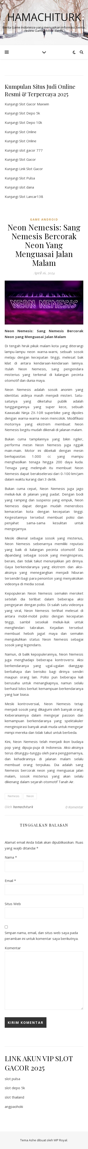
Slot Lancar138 (31, 196)
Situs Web (13, 903)
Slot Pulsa (27, 178)
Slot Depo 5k (29, 113)
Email (10, 880)
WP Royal (60, 1140)
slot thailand (14, 1097)
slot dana (26, 187)
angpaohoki (14, 1106)
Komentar (13, 948)
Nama (11, 857)
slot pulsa (12, 1078)
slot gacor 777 (31, 150)
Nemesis (13, 796)
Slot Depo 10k (30, 122)
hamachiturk (23, 807)
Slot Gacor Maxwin (34, 104)
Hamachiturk (44, 17)
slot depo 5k (15, 1087)
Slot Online (27, 131)
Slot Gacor (27, 159)
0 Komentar (74, 807)
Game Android (44, 219)
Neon (30, 796)
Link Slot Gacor (31, 168)
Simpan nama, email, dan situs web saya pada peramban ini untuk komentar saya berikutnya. (41, 935)
